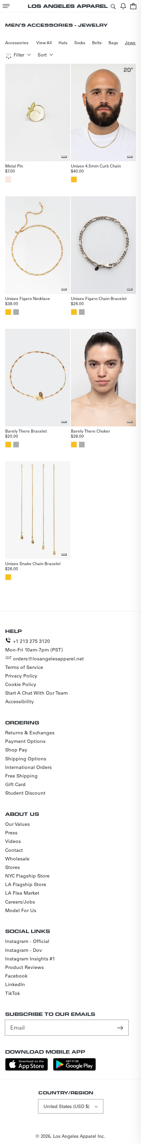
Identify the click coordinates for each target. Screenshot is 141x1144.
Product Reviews (24, 967)
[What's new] (123, 6)
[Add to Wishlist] (64, 157)
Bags (113, 42)
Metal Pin (14, 166)
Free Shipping (21, 776)
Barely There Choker (90, 431)
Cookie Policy (20, 684)
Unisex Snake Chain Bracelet (33, 563)
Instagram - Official (27, 941)
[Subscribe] (120, 1027)
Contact (14, 850)
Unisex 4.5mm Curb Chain (96, 166)
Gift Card (15, 784)
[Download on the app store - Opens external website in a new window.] (26, 1069)
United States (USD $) (66, 1106)
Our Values (17, 824)
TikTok (12, 993)
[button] (6, 6)
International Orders (28, 767)
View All (44, 42)
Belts (97, 42)
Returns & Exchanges (29, 733)
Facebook (16, 976)
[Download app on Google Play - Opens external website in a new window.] (74, 1069)
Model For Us (20, 910)
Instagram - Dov (23, 950)
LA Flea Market (22, 893)
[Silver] (16, 312)
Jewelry (133, 42)
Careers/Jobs (20, 902)
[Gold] (74, 179)
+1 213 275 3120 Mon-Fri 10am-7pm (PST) (34, 645)
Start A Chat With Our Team (36, 693)
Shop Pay (16, 750)
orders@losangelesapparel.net (48, 659)
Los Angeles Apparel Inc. (79, 1136)
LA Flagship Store (25, 884)
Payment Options (25, 741)
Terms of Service (24, 667)
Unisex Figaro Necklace (27, 298)
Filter (19, 55)
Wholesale (17, 859)
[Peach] (8, 179)
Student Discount (25, 793)
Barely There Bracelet (26, 431)
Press (11, 833)
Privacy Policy (21, 676)
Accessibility (19, 701)
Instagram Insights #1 (30, 959)
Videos (13, 841)
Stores (12, 867)
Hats (63, 42)
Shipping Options (25, 759)
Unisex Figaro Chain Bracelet (99, 298)
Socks (79, 42)
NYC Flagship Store (27, 876)
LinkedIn (15, 984)
